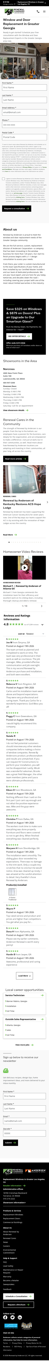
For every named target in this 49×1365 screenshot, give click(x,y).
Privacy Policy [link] (17, 1343)
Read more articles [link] (13, 459)
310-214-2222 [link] (9, 1198)
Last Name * (7, 95)
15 (38, 542)
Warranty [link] (7, 1276)
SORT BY (21, 634)
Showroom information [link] (13, 1202)
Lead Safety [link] (8, 1266)
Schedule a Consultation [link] (16, 1296)
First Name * (7, 83)
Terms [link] (5, 1343)
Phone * (5, 120)
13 (34, 542)
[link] (14, 11)
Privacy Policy (27, 167)
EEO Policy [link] (18, 1346)
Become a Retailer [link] (11, 1280)
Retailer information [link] (12, 1186)
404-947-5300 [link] (9, 382)
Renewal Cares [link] (9, 1238)
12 (32, 542)
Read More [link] (8, 535)
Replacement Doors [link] (11, 1218)
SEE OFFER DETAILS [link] (17, 336)
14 (36, 542)
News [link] (5, 1242)
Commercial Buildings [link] (12, 1222)
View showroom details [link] (13, 410)
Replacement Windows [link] (13, 1214)
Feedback (7, 1289)
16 (40, 542)
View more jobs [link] (22, 1045)
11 (30, 542)
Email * (6, 1116)
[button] (24, 579)
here (6, 171)
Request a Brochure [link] (16, 1304)
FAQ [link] (5, 1262)
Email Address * (9, 107)
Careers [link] (6, 1246)
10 (27, 542)
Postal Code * (8, 132)
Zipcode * (7, 1129)
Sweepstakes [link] (8, 1284)
